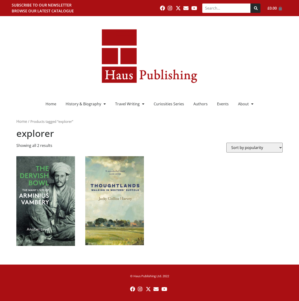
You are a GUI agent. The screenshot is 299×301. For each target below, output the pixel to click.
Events (223, 103)
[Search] (255, 8)
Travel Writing (127, 103)
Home (51, 103)
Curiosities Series (169, 103)
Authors (200, 103)
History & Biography (83, 103)
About (243, 103)
